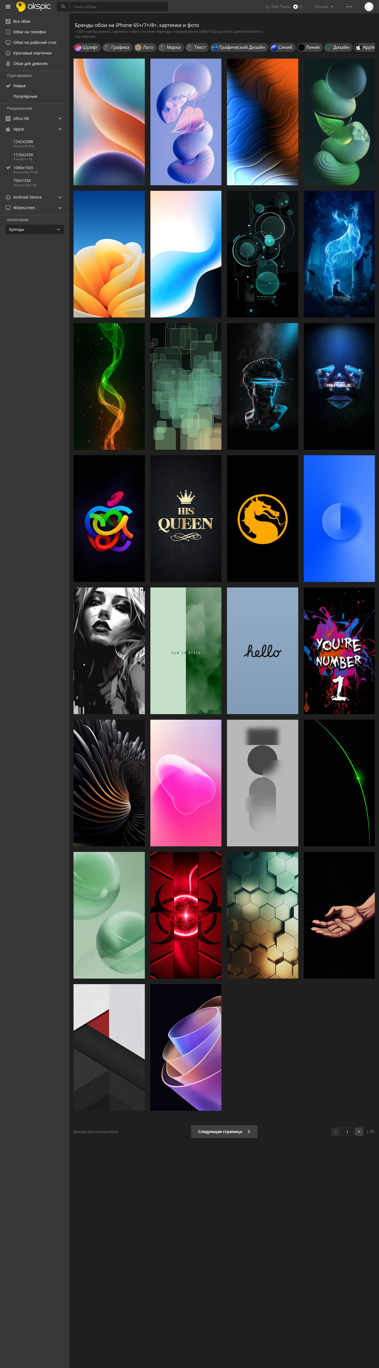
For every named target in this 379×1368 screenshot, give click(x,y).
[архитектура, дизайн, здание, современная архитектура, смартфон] (262, 915)
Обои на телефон (29, 31)
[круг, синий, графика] (339, 518)
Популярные (25, 96)
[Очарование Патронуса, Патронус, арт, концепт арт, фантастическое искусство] (339, 254)
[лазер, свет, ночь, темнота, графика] (339, 783)
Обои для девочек (30, 63)
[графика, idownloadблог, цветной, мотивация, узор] (186, 650)
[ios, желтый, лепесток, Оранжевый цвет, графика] (109, 254)
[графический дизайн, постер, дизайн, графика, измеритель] (339, 650)
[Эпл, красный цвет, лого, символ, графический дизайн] (109, 518)
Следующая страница (220, 1131)
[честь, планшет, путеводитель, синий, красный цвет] (109, 122)
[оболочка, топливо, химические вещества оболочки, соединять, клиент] (186, 122)
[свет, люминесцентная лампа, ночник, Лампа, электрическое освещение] (186, 915)
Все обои (21, 21)
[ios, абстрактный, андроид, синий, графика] (186, 254)
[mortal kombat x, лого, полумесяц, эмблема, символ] (262, 518)
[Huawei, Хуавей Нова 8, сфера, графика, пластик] (109, 915)
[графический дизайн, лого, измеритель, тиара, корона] (186, 518)
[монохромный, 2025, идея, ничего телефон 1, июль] (262, 783)
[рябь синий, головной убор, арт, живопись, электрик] (262, 386)
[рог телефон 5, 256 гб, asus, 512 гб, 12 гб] (339, 386)
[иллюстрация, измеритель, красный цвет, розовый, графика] (186, 783)
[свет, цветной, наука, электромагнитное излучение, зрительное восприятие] (262, 122)
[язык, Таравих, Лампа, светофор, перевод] (339, 915)
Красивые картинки (32, 53)
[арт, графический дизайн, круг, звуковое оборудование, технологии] (262, 254)
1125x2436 (23, 154)
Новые (19, 85)
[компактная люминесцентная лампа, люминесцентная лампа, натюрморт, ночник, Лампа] (339, 122)
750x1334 (22, 180)
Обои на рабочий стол (34, 42)
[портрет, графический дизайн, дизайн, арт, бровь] (109, 650)
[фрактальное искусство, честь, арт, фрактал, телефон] (186, 1047)
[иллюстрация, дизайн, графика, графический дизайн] (186, 386)
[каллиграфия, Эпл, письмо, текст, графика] (262, 650)
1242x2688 (23, 141)
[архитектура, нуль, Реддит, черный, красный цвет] (109, 1047)
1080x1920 (23, 168)
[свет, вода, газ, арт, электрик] (109, 386)
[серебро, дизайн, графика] (109, 783)
